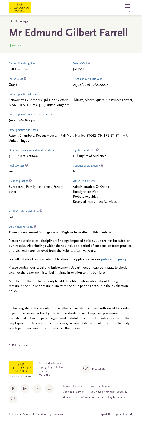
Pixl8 (130, 414)
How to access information (79, 397)
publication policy (114, 259)
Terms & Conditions (74, 386)
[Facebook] (13, 388)
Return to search (21, 345)
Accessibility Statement (111, 397)
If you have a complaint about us (108, 392)
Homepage (21, 21)
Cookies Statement (74, 392)
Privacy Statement (100, 386)
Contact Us (98, 369)
